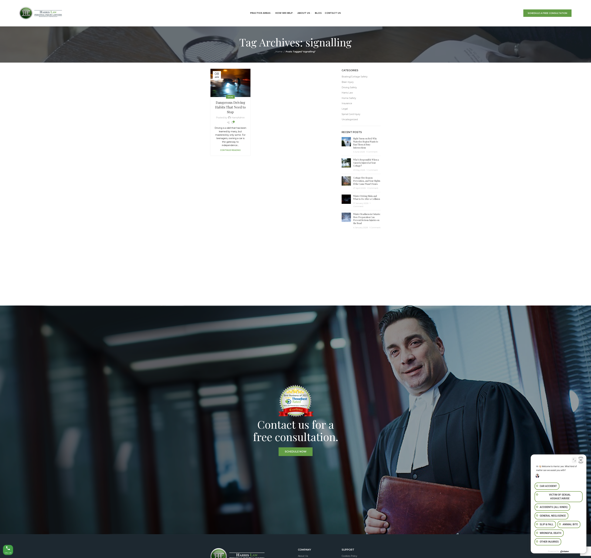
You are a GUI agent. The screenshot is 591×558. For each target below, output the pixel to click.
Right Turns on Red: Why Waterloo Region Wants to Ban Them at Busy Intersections (365, 143)
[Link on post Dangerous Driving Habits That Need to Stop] (230, 83)
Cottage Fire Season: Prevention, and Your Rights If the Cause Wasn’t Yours (366, 180)
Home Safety (349, 98)
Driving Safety (349, 87)
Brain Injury (348, 82)
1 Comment (371, 152)
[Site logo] (40, 13)
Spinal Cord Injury (351, 114)
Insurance (347, 103)
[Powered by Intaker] (564, 551)
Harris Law (347, 92)
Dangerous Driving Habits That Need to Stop (230, 107)
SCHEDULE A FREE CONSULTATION (547, 13)
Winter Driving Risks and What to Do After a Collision (366, 198)
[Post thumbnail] (346, 145)
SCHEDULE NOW (295, 451)
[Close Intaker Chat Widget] (580, 460)
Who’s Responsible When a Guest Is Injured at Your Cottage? (366, 162)
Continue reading (230, 150)
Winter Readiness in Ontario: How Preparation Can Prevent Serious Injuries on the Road (366, 219)
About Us (303, 556)
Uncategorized (350, 119)
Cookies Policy (349, 556)
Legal (230, 97)
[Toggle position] (574, 460)
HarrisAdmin (238, 117)
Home (278, 51)
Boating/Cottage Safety (355, 76)
